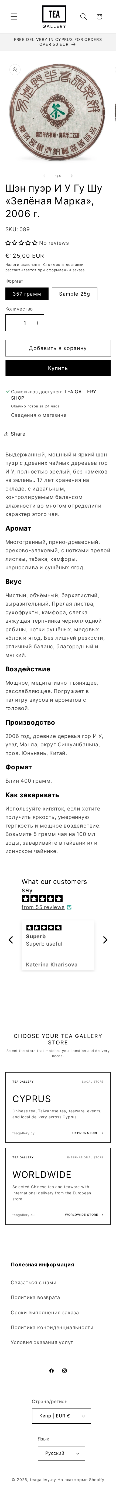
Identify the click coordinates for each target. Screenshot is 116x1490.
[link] (58, 1107)
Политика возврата (35, 1297)
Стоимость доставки (63, 264)
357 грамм (27, 294)
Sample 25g (74, 294)
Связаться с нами (33, 1282)
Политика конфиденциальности (52, 1327)
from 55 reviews (43, 907)
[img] (61, 898)
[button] (14, 16)
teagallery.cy (43, 1479)
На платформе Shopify (80, 1479)
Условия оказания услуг (42, 1342)
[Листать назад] (44, 176)
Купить (58, 368)
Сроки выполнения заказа (45, 1312)
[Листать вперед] (72, 176)
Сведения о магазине (39, 415)
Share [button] (18, 434)
